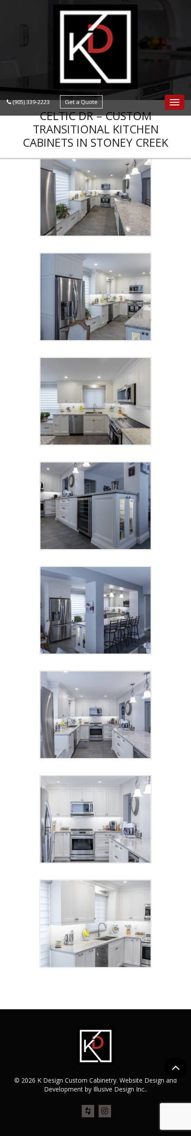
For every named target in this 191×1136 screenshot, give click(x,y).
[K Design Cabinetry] (95, 46)
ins (105, 1111)
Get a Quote (81, 102)
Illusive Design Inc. (119, 1089)
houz (88, 1111)
